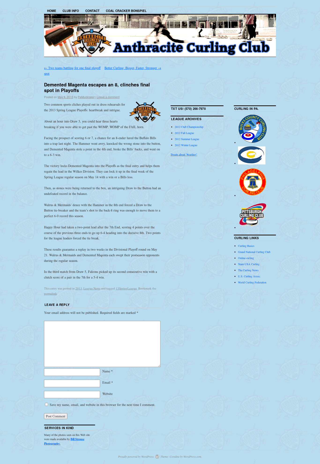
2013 (78, 288)
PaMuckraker (86, 97)
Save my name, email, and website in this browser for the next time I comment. (102, 404)
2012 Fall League (184, 133)
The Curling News (248, 270)
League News (91, 288)
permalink (50, 293)
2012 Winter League (186, 145)
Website (107, 393)
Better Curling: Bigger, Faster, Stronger (132, 68)
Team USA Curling (249, 264)
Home (51, 10)
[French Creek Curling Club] (251, 163)
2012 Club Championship (189, 127)
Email (107, 382)
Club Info (71, 10)
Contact (92, 10)
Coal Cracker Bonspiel (126, 10)
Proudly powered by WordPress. (136, 456)
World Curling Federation (252, 282)
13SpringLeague (126, 288)
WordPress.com (192, 456)
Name (107, 371)
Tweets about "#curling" (184, 154)
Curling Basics (246, 246)
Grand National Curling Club (254, 252)
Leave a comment (108, 97)
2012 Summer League (187, 139)
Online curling (246, 258)
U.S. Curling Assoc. (249, 276)
